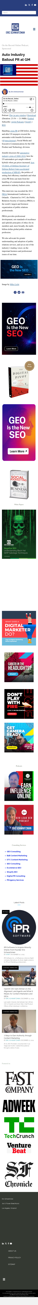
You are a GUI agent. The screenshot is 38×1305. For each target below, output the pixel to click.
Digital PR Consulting (16, 876)
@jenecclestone (9, 140)
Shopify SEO (12, 872)
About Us (12, 1251)
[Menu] (34, 29)
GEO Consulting (14, 852)
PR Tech (6, 912)
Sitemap (11, 1264)
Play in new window (17, 115)
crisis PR (14, 130)
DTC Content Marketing (17, 860)
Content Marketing (10, 967)
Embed (31, 118)
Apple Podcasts (17, 121)
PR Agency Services (15, 880)
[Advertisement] (19, 582)
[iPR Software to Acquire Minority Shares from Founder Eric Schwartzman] (19, 938)
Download (31, 115)
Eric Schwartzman (17, 92)
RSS (4, 125)
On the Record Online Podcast (15, 45)
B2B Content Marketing (17, 856)
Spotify (28, 121)
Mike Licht (14, 284)
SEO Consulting (13, 864)
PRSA (4, 194)
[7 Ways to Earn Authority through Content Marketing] (19, 1030)
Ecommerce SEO (14, 868)
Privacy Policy (14, 1258)
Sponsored (6, 48)
